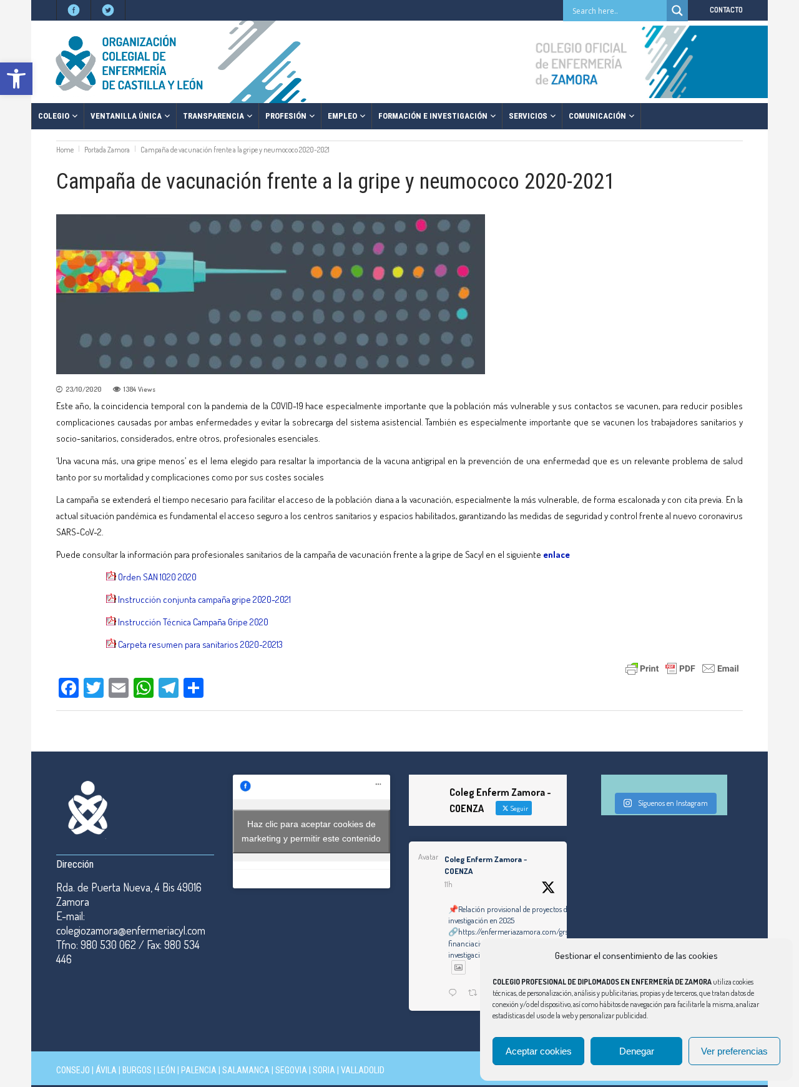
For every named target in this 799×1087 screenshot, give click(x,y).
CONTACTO (726, 9)
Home (65, 149)
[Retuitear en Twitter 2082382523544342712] (476, 993)
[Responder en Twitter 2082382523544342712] (455, 993)
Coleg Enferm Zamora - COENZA (485, 865)
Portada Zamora (107, 149)
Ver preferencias (734, 1051)
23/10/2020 (84, 389)
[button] (16, 78)
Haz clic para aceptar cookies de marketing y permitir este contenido (311, 831)
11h (448, 884)
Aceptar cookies (539, 1051)
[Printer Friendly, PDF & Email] (682, 667)
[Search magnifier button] (677, 10)
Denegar (636, 1051)
